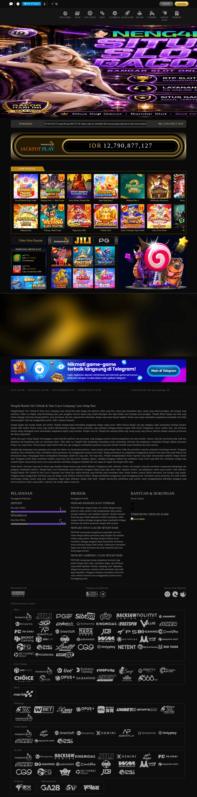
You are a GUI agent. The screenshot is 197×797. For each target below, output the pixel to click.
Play (48, 149)
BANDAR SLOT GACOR (89, 390)
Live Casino (90, 17)
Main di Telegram (33, 4)
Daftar (181, 4)
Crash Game (127, 17)
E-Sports (152, 17)
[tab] (61, 240)
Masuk (166, 4)
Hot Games (65, 17)
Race (102, 17)
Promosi (177, 17)
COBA (63, 253)
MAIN (28, 186)
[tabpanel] (98, 71)
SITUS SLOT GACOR (38, 390)
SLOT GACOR (17, 390)
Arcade (139, 17)
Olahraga (114, 17)
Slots (77, 17)
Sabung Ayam (164, 18)
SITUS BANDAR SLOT (63, 390)
